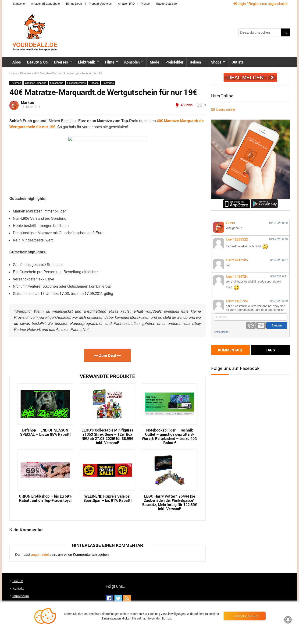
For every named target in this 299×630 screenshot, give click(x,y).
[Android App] (264, 201)
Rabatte (94, 82)
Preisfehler (174, 62)
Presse (145, 3)
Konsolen (132, 62)
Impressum (20, 596)
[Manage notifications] (288, 619)
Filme (109, 62)
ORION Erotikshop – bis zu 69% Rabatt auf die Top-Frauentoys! (45, 498)
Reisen (195, 62)
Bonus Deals (74, 3)
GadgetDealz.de (166, 3)
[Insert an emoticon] (251, 325)
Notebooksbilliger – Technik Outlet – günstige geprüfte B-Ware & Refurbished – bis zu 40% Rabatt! (169, 436)
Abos (16, 62)
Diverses (61, 62)
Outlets (237, 62)
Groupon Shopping (35, 82)
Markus (27, 103)
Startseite (19, 3)
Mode (154, 62)
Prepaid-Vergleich (100, 3)
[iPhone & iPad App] (236, 201)
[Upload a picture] (261, 325)
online (223, 109)
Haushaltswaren (76, 82)
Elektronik (86, 62)
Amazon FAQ (126, 3)
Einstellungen (221, 331)
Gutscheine (56, 82)
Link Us (17, 581)
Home (13, 73)
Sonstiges (108, 82)
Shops (216, 62)
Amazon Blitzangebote (45, 3)
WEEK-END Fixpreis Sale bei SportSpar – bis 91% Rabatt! (107, 498)
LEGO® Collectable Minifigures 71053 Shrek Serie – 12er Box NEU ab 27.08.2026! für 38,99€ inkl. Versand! (107, 436)
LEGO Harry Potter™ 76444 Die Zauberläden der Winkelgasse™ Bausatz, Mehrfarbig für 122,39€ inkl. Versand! (169, 502)
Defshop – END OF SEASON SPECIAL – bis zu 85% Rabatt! (45, 432)
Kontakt (18, 588)
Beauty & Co (37, 62)
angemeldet (40, 554)
